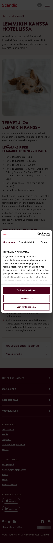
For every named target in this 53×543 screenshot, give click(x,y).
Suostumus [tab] (9, 242)
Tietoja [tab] (44, 242)
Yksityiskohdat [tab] (26, 242)
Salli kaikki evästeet (26, 290)
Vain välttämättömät (26, 307)
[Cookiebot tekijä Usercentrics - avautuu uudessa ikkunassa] (38, 234)
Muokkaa (24, 298)
